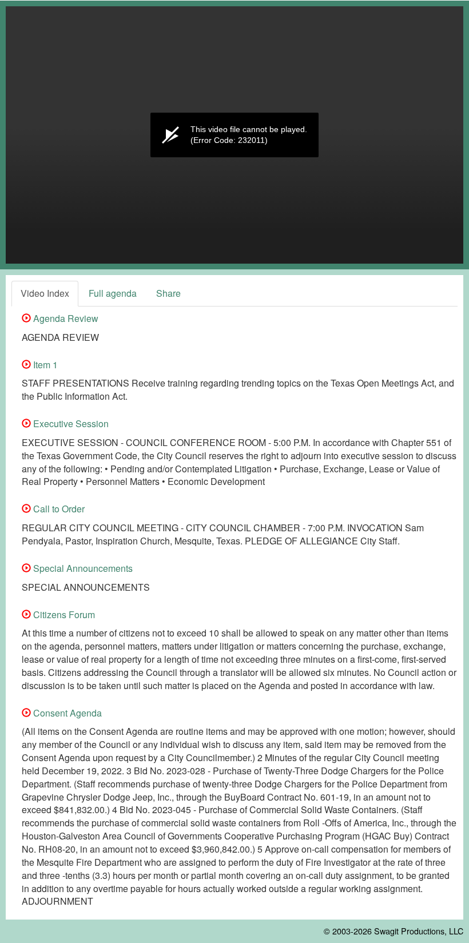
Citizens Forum (63, 614)
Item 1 (44, 364)
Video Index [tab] (45, 293)
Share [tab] (168, 293)
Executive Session (70, 423)
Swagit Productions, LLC (418, 931)
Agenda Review (64, 318)
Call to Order (58, 508)
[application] (234, 135)
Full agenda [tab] (113, 293)
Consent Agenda (66, 712)
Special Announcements (82, 568)
